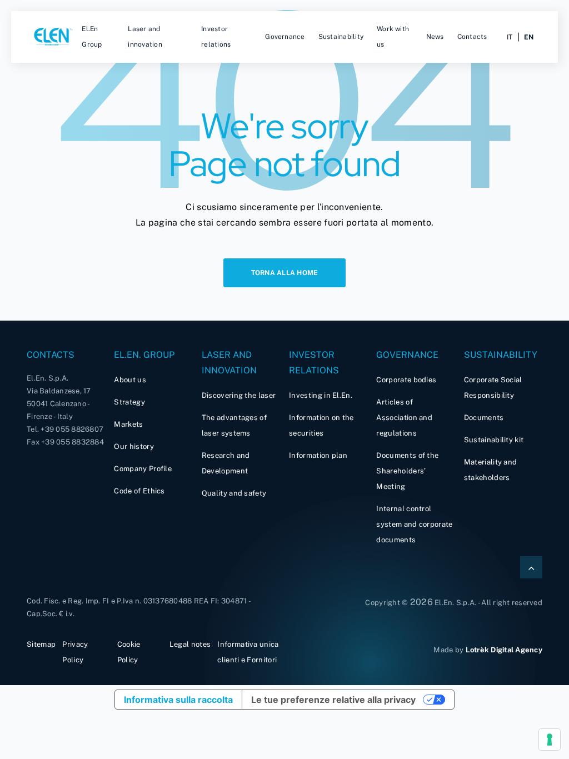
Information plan (318, 455)
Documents (484, 417)
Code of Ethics (139, 491)
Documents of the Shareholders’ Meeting (407, 471)
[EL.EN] (54, 37)
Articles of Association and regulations (404, 417)
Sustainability (340, 37)
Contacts (472, 37)
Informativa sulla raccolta (178, 699)
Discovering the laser (239, 395)
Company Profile (143, 469)
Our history (134, 446)
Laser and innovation (145, 36)
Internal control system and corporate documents (414, 524)
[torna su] (531, 567)
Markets (128, 424)
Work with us (393, 36)
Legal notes (190, 644)
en (528, 37)
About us (130, 380)
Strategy (129, 402)
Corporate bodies (406, 380)
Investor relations (216, 36)
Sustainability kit (494, 440)
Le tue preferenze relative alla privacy (333, 699)
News (435, 37)
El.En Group (92, 36)
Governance (285, 37)
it (509, 37)
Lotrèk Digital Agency (504, 650)
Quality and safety (234, 493)
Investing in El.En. (320, 395)
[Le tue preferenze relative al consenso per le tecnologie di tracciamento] (549, 739)
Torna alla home (284, 273)
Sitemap (41, 644)
